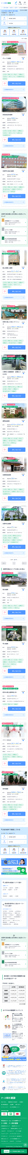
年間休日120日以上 (7, 913)
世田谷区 (5, 896)
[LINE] (11, 1114)
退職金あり (19, 915)
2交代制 (5, 911)
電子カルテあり (6, 920)
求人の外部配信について (14, 1107)
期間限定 (5, 922)
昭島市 (10, 889)
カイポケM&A (18, 1141)
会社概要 (11, 1104)
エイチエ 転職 (18, 1131)
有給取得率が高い (7, 924)
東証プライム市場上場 (12, 1066)
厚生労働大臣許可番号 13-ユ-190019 (18, 1080)
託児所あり (12, 918)
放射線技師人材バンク (5, 1125)
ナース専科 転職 (4, 7)
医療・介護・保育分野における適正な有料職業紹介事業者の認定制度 (16, 1072)
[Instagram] (4, 1114)
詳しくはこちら (16, 83)
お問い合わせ (17, 1104)
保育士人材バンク (4, 1138)
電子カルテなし (16, 920)
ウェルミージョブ (4, 1133)
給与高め (5, 915)
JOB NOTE (3, 1131)
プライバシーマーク (14, 1088)
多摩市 (16, 888)
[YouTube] (17, 1114)
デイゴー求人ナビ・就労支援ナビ (15, 1136)
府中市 (4, 889)
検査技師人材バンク (16, 1125)
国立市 (11, 888)
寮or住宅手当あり (7, 917)
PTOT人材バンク (10, 1131)
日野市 (15, 7)
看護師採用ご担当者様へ (13, 1101)
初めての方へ (3, 1101)
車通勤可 (5, 918)
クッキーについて (4, 1107)
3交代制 (11, 911)
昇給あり (11, 915)
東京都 (11, 7)
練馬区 (11, 896)
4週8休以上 (12, 922)
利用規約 (21, 1101)
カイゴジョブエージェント (15, 1133)
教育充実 (16, 924)
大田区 (16, 896)
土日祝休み (18, 911)
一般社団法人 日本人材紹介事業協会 (16, 1082)
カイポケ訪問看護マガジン (15, 1138)
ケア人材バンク (4, 1136)
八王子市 (5, 888)
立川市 (15, 889)
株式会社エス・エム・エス (16, 1078)
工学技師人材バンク (5, 1128)
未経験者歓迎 (17, 917)
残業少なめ (17, 913)
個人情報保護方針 (4, 1104)
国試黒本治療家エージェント (16, 1128)
